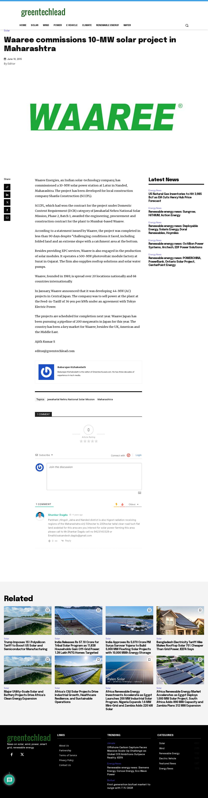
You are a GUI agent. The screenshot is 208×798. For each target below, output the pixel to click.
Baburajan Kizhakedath (72, 367)
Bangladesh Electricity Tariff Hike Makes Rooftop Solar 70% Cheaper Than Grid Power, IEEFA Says (179, 646)
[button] (187, 25)
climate (111, 743)
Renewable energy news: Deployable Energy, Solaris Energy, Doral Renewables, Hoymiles (173, 230)
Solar (7, 30)
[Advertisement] (128, 12)
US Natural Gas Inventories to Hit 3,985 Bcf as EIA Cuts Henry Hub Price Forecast (175, 198)
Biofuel (111, 780)
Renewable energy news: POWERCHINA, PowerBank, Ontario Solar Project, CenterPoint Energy (175, 262)
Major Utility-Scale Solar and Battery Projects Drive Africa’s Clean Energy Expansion (24, 695)
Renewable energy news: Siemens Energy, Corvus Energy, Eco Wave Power (128, 771)
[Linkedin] (7, 194)
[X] (7, 202)
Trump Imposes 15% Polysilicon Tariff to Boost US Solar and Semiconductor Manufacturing (25, 646)
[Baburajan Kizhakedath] (46, 372)
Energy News (155, 190)
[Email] (7, 217)
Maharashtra (105, 399)
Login (138, 455)
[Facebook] (7, 210)
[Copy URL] (7, 187)
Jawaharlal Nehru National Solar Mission (71, 399)
